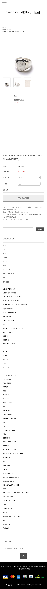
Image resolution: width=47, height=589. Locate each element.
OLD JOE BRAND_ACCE (16, 31)
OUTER (5, 246)
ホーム (4, 28)
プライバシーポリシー (19, 566)
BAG (4, 265)
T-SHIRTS (6, 269)
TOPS (5, 250)
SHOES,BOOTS (8, 273)
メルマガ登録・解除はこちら (13, 548)
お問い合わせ (5, 566)
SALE (4, 277)
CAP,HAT (6, 257)
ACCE (10, 29)
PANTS (5, 253)
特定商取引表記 (24, 569)
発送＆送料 (42, 566)
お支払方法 (33, 566)
